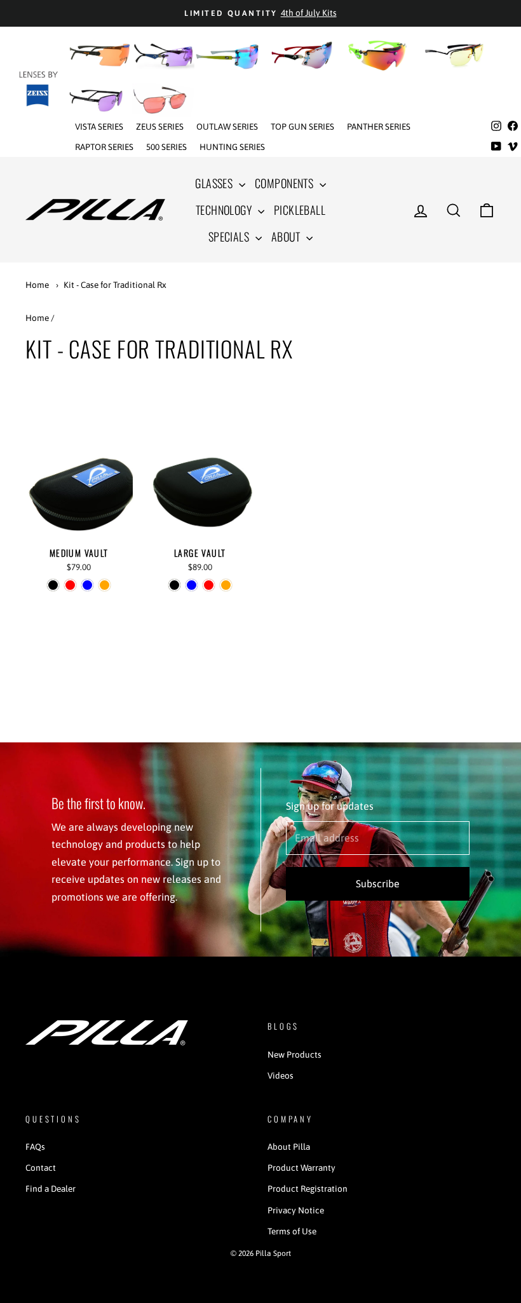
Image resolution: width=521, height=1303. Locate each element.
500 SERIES (166, 147)
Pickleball (300, 209)
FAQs (35, 1147)
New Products (294, 1054)
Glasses (215, 183)
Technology (225, 209)
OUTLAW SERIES (227, 126)
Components (285, 183)
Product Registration (307, 1189)
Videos (280, 1075)
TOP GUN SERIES (302, 126)
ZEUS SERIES (160, 126)
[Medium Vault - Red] (70, 585)
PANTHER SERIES (378, 126)
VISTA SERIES (99, 126)
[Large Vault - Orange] (226, 585)
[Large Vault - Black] (174, 585)
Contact (40, 1168)
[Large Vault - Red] (209, 585)
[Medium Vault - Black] (53, 585)
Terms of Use (291, 1231)
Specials (230, 236)
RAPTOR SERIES (104, 147)
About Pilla (288, 1147)
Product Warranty (301, 1168)
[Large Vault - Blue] (192, 585)
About (287, 236)
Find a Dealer (50, 1189)
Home (37, 285)
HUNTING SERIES (232, 147)
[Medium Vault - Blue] (87, 585)
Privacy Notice (295, 1210)
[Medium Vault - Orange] (104, 585)
